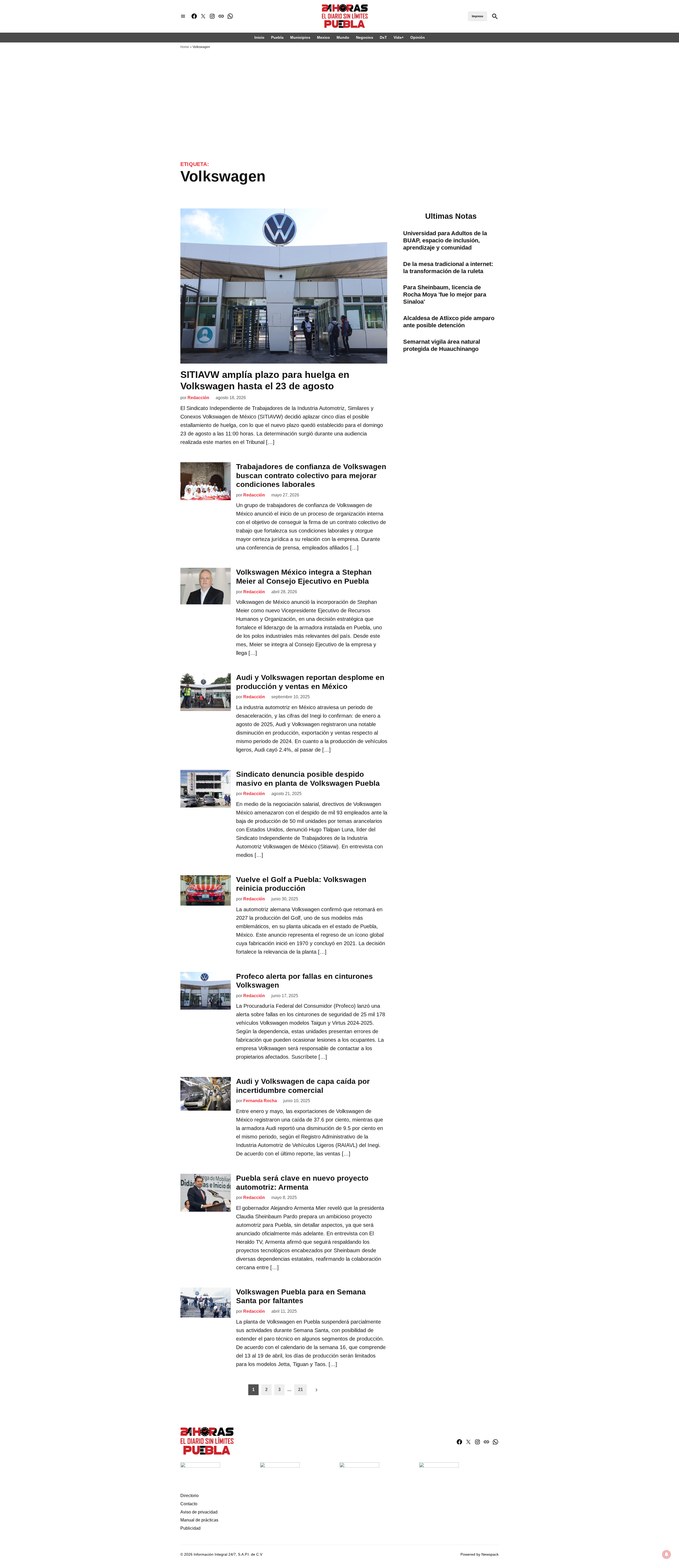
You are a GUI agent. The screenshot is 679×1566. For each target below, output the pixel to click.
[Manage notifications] (666, 1554)
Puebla (277, 37)
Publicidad (190, 1528)
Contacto (188, 1504)
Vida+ (399, 37)
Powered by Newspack (479, 1554)
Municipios (300, 37)
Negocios (364, 37)
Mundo (343, 37)
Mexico (323, 37)
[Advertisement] (339, 91)
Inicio (259, 37)
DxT (383, 37)
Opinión (417, 37)
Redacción (198, 397)
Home (184, 47)
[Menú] (183, 16)
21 (300, 1389)
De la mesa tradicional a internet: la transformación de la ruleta (448, 267)
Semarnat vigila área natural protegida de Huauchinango (441, 345)
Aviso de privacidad (198, 1512)
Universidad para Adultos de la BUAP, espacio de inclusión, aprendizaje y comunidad (445, 240)
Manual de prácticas (199, 1520)
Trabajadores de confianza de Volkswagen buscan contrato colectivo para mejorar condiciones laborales (311, 475)
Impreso (477, 16)
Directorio (189, 1495)
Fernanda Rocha (260, 1100)
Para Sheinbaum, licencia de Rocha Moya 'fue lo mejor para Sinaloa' (444, 294)
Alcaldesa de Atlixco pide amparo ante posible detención (448, 322)
